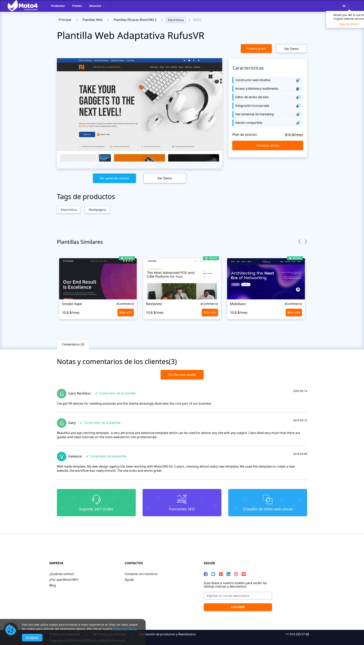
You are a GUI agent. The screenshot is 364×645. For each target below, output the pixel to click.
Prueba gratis (256, 48)
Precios (77, 6)
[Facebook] (206, 574)
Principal (65, 20)
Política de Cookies (124, 629)
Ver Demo (291, 49)
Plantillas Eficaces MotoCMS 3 (135, 20)
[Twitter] (213, 574)
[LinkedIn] (228, 574)
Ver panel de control (114, 178)
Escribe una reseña (182, 375)
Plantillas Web (92, 20)
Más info (125, 312)
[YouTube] (221, 574)
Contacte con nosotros (141, 574)
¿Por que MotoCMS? (63, 580)
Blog (52, 585)
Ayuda (129, 580)
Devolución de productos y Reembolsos (167, 634)
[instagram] (236, 574)
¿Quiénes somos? (61, 574)
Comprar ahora (268, 145)
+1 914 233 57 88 (297, 634)
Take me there (349, 24)
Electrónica (176, 20)
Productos (58, 6)
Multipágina (97, 210)
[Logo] (26, 5)
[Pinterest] (244, 574)
